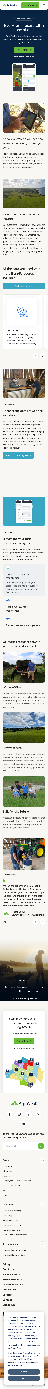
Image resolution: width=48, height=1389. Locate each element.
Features (6, 1176)
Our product (8, 1166)
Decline (24, 1378)
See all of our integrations (18, 455)
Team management (11, 1230)
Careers (7, 1294)
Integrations (9, 404)
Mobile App (9, 1304)
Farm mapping (9, 1215)
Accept (24, 1371)
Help (5, 1195)
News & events (11, 1274)
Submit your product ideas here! (17, 1180)
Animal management (11, 1220)
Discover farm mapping (22, 998)
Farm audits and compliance (15, 1234)
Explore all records (24, 286)
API (4, 1190)
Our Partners (10, 1289)
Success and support (12, 1185)
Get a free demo (22, 56)
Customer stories (13, 1284)
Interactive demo (22, 1048)
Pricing (6, 1264)
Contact (7, 1299)
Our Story (8, 1269)
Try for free (29, 5)
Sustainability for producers (15, 1255)
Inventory (8, 532)
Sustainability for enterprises (15, 1250)
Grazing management (12, 1225)
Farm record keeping (12, 1210)
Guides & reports (12, 1279)
